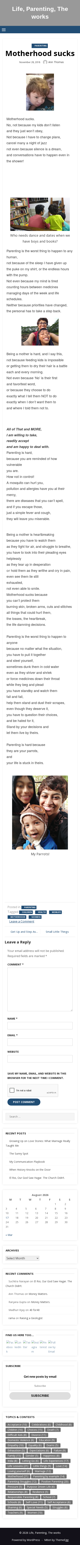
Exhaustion (16, 1450)
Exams (52, 1445)
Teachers (15, 1512)
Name (12, 1018)
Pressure (15, 1486)
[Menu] (3, 29)
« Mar (9, 1235)
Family (14, 1455)
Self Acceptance (59, 1502)
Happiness (51, 1455)
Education (47, 1440)
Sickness (36, 917)
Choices (35, 1429)
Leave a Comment (21, 921)
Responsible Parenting (23, 1497)
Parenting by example (49, 1476)
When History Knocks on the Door (30, 1169)
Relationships (18, 1492)
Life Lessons (18, 1466)
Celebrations (41, 1424)
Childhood (64, 1424)
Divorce (38, 1435)
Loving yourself (19, 1471)
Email (12, 1035)
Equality (35, 1445)
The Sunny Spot (18, 1153)
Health (42, 912)
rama (12, 1318)
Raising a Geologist (31, 1318)
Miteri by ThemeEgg (56, 1540)
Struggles (60, 1507)
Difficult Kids (17, 1435)
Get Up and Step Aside (24, 931)
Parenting (41, 45)
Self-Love (34, 1502)
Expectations (39, 1450)
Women (35, 1512)
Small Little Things (57, 931)
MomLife (56, 912)
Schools (14, 1502)
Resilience (40, 1492)
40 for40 (34, 1310)
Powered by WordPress (26, 1540)
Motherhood (17, 917)
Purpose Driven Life (41, 1486)
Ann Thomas (56, 62)
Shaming (15, 1507)
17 (7, 1217)
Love (61, 1466)
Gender (32, 1455)
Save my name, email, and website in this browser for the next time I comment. (36, 1076)
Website (13, 1051)
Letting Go (30, 1461)
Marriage (43, 1471)
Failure (60, 1450)
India (12, 1461)
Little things (42, 1466)
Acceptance (17, 1424)
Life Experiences (56, 1461)
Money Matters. (38, 1294)
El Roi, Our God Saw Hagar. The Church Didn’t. (37, 1178)
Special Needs (37, 1507)
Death (53, 1429)
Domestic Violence (21, 1440)
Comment (15, 964)
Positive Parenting (54, 1481)
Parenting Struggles (22, 1481)
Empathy (16, 1445)
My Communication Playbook (27, 1161)
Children (27, 912)
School (49, 1497)
